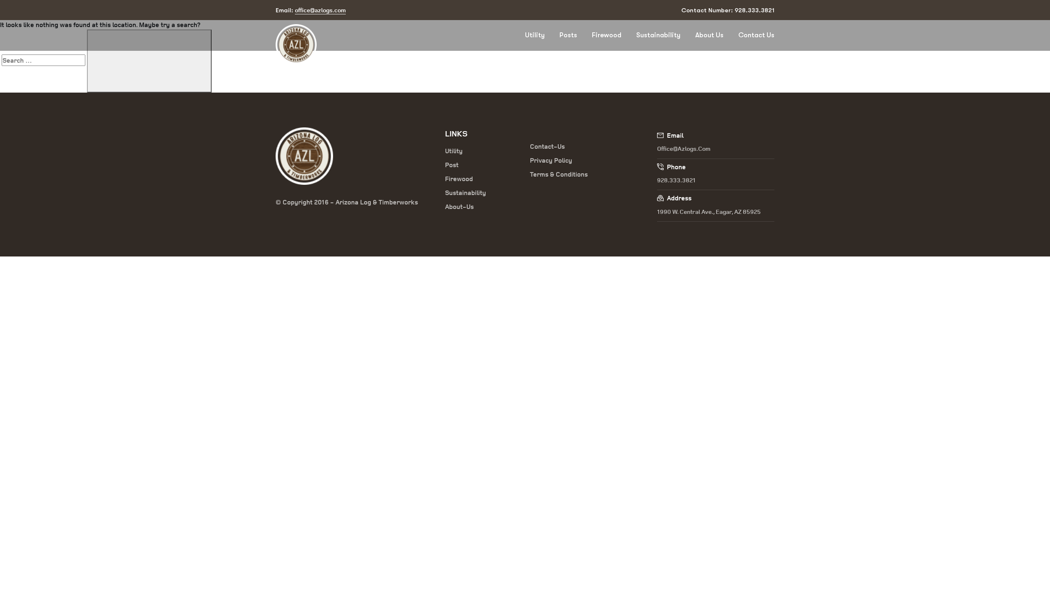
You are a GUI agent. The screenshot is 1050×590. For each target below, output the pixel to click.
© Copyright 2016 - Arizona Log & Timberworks (347, 201)
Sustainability (658, 35)
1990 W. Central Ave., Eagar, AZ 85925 (709, 211)
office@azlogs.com (683, 148)
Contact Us (756, 35)
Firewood (606, 35)
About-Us (459, 206)
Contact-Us (547, 146)
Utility (535, 35)
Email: (311, 10)
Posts (568, 35)
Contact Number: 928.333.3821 (727, 10)
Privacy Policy (551, 160)
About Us (709, 35)
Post (452, 164)
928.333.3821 (676, 180)
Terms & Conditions (559, 174)
